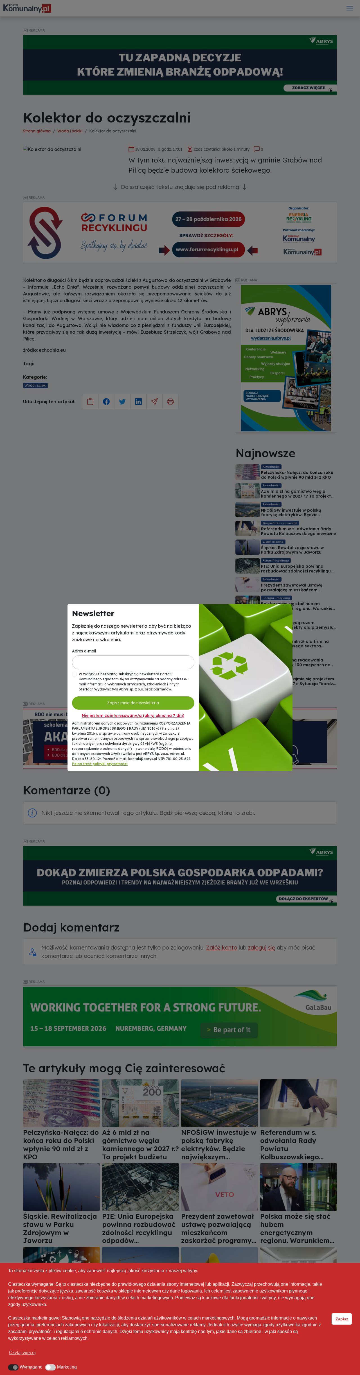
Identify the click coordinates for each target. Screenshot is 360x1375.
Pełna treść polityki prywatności (100, 764)
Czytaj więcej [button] (22, 1352)
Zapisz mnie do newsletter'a (133, 702)
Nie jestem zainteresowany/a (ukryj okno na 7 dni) (133, 715)
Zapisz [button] (342, 1319)
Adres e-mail (84, 651)
